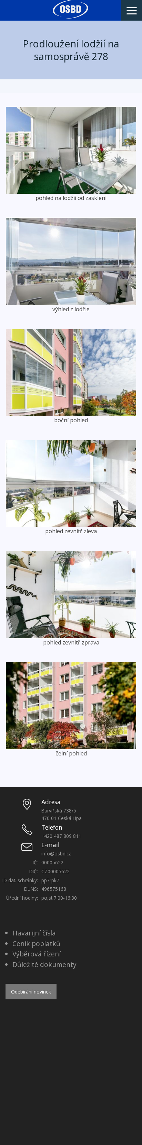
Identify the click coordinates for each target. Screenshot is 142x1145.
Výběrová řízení (36, 953)
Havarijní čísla (34, 933)
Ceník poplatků (36, 943)
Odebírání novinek (31, 991)
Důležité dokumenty (44, 964)
